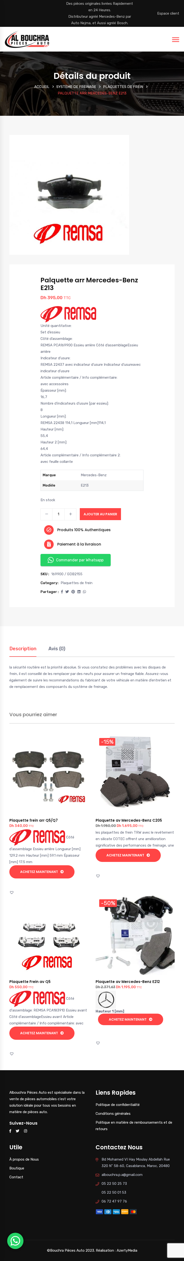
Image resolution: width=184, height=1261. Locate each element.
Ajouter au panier (100, 514)
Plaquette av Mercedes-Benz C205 (129, 820)
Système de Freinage (76, 87)
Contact (16, 1177)
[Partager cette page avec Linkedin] (78, 592)
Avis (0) (56, 648)
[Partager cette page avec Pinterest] (73, 592)
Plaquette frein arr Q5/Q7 (33, 820)
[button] (62, 592)
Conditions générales (113, 1113)
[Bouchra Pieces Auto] (28, 39)
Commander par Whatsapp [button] (80, 560)
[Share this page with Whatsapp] (84, 592)
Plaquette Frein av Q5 (30, 981)
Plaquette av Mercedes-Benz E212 (128, 981)
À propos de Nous (24, 1159)
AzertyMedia (127, 1250)
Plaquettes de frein (123, 87)
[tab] (22, 651)
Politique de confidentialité (118, 1105)
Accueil (41, 87)
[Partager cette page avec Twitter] (67, 592)
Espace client (168, 13)
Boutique (16, 1168)
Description (22, 648)
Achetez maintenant (39, 871)
